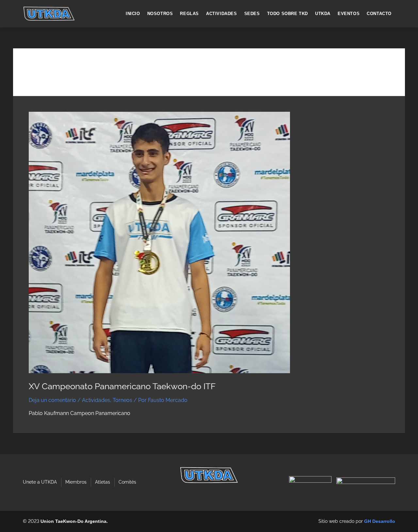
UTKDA (322, 13)
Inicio (133, 13)
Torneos (122, 400)
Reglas (189, 13)
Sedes (252, 13)
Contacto (379, 13)
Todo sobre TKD (287, 13)
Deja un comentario (52, 400)
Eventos (349, 13)
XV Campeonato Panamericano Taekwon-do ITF (122, 386)
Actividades (221, 13)
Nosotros (160, 13)
